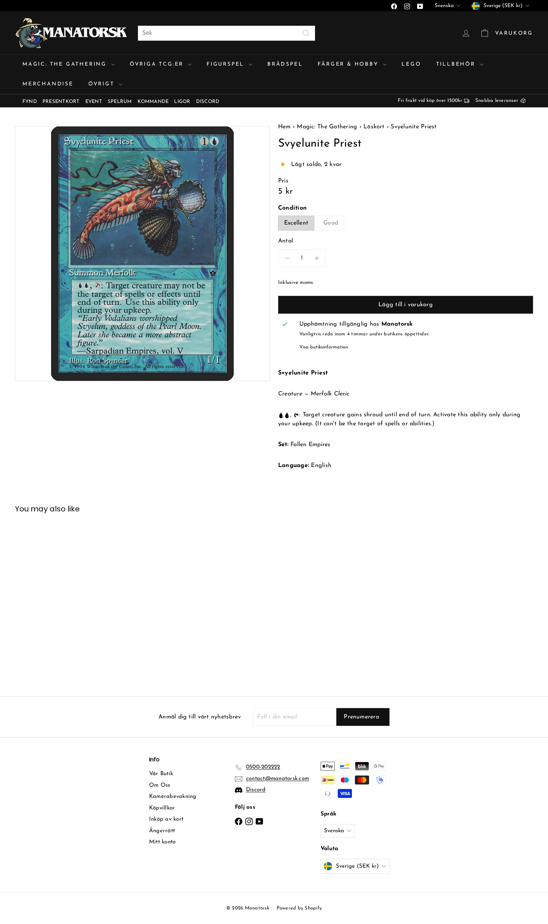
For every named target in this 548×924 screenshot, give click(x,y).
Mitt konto (162, 842)
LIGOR (182, 101)
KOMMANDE (153, 101)
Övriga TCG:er (158, 64)
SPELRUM (120, 101)
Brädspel (285, 64)
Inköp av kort (166, 819)
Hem (285, 127)
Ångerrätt (162, 831)
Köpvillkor (162, 808)
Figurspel (227, 64)
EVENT (93, 101)
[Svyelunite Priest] (55, 599)
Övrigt (102, 84)
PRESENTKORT (61, 101)
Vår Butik (161, 774)
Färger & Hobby (349, 64)
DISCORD (208, 101)
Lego (411, 64)
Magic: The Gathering (65, 64)
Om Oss (159, 785)
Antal (285, 241)
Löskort (374, 127)
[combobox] (226, 33)
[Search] (306, 33)
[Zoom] (142, 253)
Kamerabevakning (172, 796)
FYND (29, 101)
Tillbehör (457, 64)
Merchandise (47, 84)
